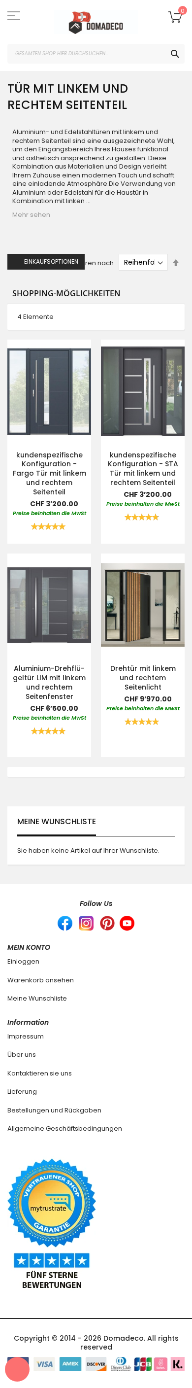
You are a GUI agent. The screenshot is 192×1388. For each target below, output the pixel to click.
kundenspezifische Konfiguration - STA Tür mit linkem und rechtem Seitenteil (143, 469)
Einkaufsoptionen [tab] (51, 261)
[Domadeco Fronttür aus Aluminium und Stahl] (96, 22)
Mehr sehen (31, 214)
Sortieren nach (90, 262)
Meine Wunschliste (37, 998)
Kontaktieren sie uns (39, 1073)
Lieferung (22, 1091)
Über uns (21, 1054)
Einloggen (23, 961)
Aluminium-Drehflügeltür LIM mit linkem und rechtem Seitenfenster (49, 682)
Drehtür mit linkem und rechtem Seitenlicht (143, 677)
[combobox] (96, 54)
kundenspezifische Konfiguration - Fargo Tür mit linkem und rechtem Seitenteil (49, 473)
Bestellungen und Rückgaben (54, 1110)
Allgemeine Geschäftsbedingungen (64, 1128)
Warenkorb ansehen (40, 980)
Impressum (25, 1036)
